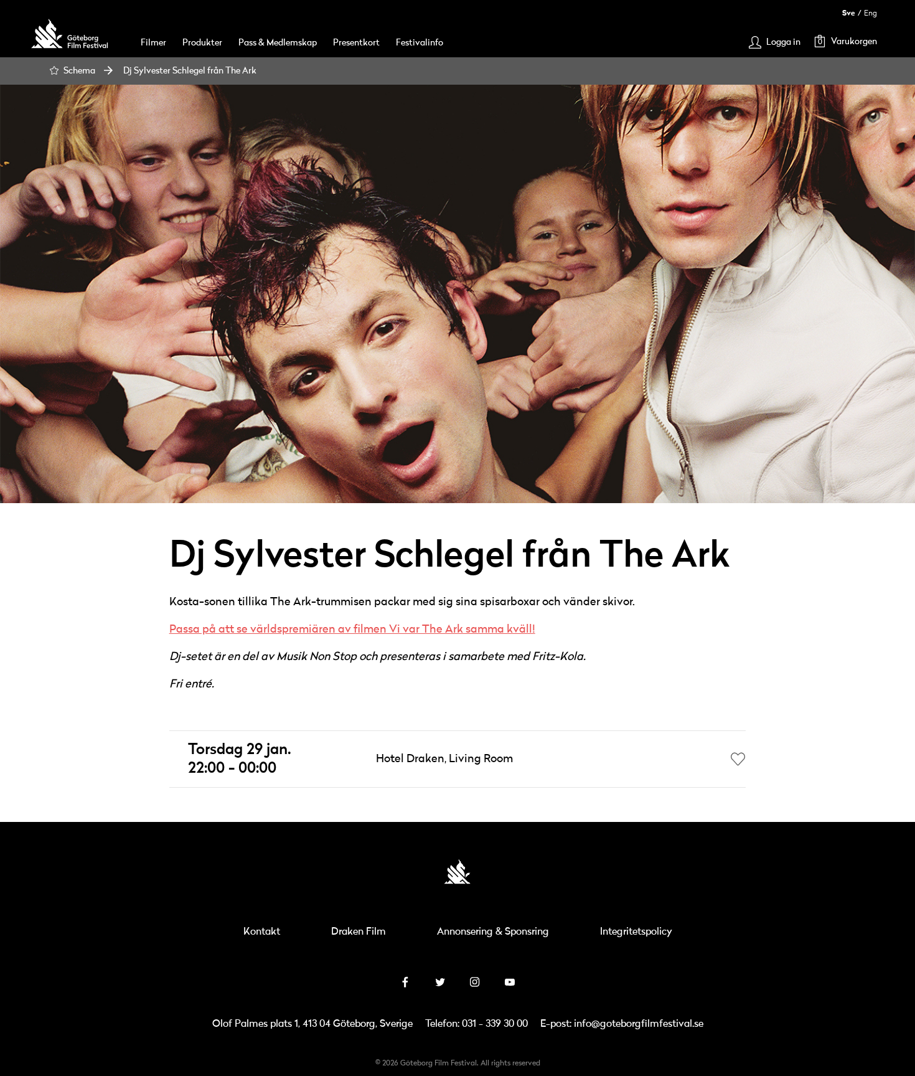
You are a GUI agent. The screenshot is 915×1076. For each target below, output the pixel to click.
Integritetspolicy (636, 932)
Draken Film (358, 932)
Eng (870, 13)
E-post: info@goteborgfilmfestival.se (621, 1024)
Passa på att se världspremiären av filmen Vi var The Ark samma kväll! (352, 629)
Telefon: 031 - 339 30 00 (476, 1024)
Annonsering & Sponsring (493, 932)
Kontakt (261, 932)
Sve (848, 13)
